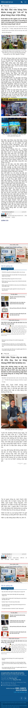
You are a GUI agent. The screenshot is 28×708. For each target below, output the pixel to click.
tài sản (12, 559)
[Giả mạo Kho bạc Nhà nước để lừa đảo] (5, 309)
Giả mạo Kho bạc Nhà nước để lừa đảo (18, 308)
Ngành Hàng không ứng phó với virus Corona (11, 278)
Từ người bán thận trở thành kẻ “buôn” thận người (13, 608)
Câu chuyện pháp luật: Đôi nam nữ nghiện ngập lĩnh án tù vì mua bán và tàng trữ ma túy (14, 349)
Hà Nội (13, 217)
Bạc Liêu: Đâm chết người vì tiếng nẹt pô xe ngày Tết (13, 591)
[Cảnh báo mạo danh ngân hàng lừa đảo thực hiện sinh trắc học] (5, 315)
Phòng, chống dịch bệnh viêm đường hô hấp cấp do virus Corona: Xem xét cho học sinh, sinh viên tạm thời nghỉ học (14, 30)
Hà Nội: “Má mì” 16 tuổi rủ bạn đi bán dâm (11, 601)
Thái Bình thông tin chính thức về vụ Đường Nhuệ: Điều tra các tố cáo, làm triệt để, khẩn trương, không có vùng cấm (14, 345)
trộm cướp (7, 559)
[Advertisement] (14, 534)
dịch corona (7, 217)
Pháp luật (6, 6)
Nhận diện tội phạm (14, 320)
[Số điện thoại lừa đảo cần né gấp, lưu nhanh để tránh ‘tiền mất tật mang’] (5, 304)
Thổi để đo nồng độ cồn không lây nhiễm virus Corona (13, 272)
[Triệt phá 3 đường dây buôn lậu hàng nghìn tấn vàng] (5, 298)
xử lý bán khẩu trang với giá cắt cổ (15, 215)
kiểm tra (22, 557)
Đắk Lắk (9, 557)
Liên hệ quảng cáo (20, 692)
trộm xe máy (16, 557)
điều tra (16, 559)
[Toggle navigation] (25, 2)
